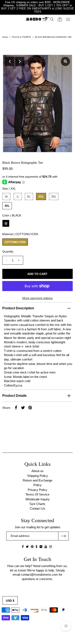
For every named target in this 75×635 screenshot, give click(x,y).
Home (5, 37)
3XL (53, 196)
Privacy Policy (37, 490)
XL (29, 196)
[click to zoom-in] (65, 61)
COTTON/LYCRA (15, 242)
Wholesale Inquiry (37, 499)
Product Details (14, 395)
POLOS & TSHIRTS (21, 37)
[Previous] (9, 61)
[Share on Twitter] (23, 407)
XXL (41, 196)
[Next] (19, 61)
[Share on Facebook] (16, 407)
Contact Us (37, 508)
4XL (7, 205)
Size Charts (37, 504)
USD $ (10, 600)
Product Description (18, 308)
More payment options (37, 298)
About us (37, 471)
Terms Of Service (37, 494)
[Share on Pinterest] (30, 407)
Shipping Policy (37, 476)
